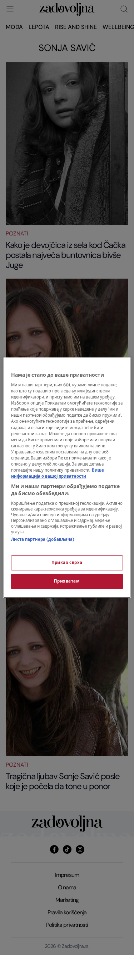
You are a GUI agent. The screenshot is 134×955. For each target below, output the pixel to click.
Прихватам (67, 581)
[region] (66, 477)
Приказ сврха (67, 562)
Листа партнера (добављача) (42, 539)
